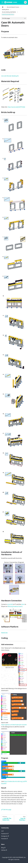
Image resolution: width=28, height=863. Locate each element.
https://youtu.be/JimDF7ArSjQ (16, 107)
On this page (6, 18)
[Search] (25, 2)
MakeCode (4, 633)
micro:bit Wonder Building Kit (10, 76)
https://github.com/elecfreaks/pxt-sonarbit (14, 725)
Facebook (4, 833)
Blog (2, 847)
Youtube (3, 838)
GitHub (3, 850)
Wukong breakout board (15, 606)
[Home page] (2, 7)
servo (22, 604)
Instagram (4, 836)
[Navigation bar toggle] (2, 2)
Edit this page (7, 809)
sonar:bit (10, 604)
